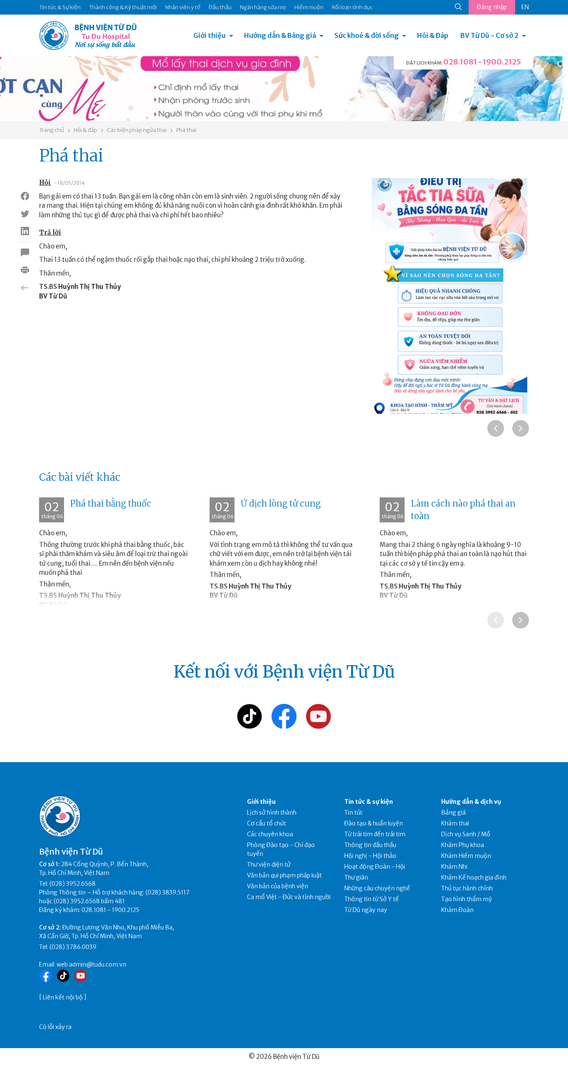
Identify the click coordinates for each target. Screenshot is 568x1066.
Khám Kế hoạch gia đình (473, 877)
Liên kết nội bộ (63, 997)
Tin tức (353, 812)
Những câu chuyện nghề (377, 888)
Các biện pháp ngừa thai (137, 130)
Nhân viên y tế (182, 7)
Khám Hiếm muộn (466, 856)
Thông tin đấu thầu (370, 845)
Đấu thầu (220, 7)
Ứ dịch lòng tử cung (281, 503)
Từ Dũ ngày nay (365, 910)
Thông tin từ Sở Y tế (371, 899)
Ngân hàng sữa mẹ (263, 7)
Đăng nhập (492, 7)
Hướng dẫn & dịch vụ (471, 801)
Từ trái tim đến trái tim (374, 834)
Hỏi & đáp (85, 130)
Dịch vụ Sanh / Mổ (465, 834)
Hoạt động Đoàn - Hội (374, 866)
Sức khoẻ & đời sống (366, 35)
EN (525, 7)
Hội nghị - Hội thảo (370, 856)
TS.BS (48, 287)
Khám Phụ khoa (462, 845)
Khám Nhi (454, 866)
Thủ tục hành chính (467, 888)
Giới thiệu (209, 35)
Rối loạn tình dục (352, 7)
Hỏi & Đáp (432, 35)
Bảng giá (453, 812)
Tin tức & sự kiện (368, 801)
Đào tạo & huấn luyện (373, 823)
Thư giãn (356, 877)
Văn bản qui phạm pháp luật (284, 875)
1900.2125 (502, 62)
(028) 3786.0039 (72, 947)
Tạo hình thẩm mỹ (466, 899)
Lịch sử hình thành (271, 812)
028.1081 (460, 62)
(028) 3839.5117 (168, 892)
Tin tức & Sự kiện (60, 7)
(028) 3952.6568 (72, 883)
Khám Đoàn (457, 910)
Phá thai (186, 130)
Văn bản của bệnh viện (277, 886)
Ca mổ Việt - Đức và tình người (289, 897)
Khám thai (455, 823)
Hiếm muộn (309, 7)
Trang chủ (51, 130)
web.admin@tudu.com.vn (91, 964)
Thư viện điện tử (269, 864)
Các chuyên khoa (270, 834)
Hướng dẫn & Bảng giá (280, 35)
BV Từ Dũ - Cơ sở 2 (489, 35)
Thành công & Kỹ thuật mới (123, 7)
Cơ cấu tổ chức (266, 823)
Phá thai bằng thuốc (110, 503)
